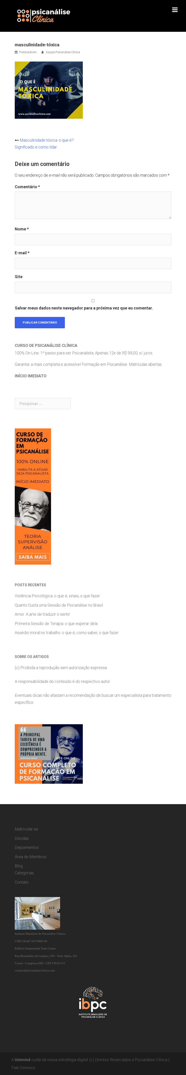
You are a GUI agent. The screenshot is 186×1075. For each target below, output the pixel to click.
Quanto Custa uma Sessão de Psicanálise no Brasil (59, 605)
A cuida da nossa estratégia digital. (49, 1059)
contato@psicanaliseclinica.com (35, 970)
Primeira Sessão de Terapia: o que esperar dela (56, 623)
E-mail (22, 252)
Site (18, 276)
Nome (22, 229)
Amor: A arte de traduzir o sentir (42, 614)
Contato (22, 882)
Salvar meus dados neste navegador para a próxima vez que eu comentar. (84, 308)
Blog (19, 865)
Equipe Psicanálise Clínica (63, 52)
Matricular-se (26, 829)
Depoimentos (27, 847)
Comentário (27, 186)
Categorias (24, 872)
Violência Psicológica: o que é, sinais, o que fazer (57, 595)
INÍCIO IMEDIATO (30, 375)
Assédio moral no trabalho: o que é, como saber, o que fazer (67, 632)
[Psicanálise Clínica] (50, 15)
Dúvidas (22, 838)
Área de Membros (30, 856)
